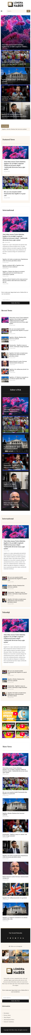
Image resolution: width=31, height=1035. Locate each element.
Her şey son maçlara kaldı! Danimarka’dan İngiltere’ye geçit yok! (14, 196)
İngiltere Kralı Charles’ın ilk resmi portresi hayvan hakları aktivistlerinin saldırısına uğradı (15, 282)
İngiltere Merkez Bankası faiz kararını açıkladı (17, 340)
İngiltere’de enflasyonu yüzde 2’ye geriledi (19, 372)
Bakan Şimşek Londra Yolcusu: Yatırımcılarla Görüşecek (18, 364)
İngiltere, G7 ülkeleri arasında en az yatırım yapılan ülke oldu (18, 380)
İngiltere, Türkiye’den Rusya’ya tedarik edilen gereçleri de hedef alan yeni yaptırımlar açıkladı (14, 275)
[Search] (28, 11)
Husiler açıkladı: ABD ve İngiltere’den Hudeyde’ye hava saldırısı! (13, 268)
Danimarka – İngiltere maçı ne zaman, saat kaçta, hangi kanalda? (19, 348)
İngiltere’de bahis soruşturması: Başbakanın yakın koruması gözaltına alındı (15, 262)
